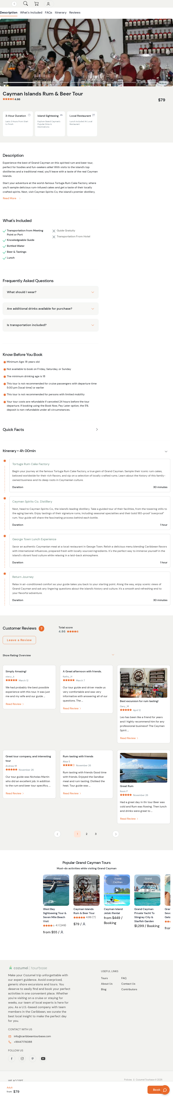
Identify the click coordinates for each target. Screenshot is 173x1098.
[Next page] (115, 834)
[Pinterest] (32, 1058)
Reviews (74, 12)
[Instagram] (22, 1058)
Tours (104, 978)
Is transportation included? (26, 325)
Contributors (129, 989)
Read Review (14, 704)
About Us (107, 983)
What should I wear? (21, 292)
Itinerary (61, 12)
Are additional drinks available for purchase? (39, 309)
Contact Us (128, 983)
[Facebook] (11, 1058)
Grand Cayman (57, 880)
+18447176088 (22, 1042)
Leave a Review (19, 640)
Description (8, 12)
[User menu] (49, 4)
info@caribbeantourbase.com (32, 1036)
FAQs (48, 12)
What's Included (31, 12)
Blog (103, 989)
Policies (128, 1079)
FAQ (124, 978)
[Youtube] (43, 1058)
